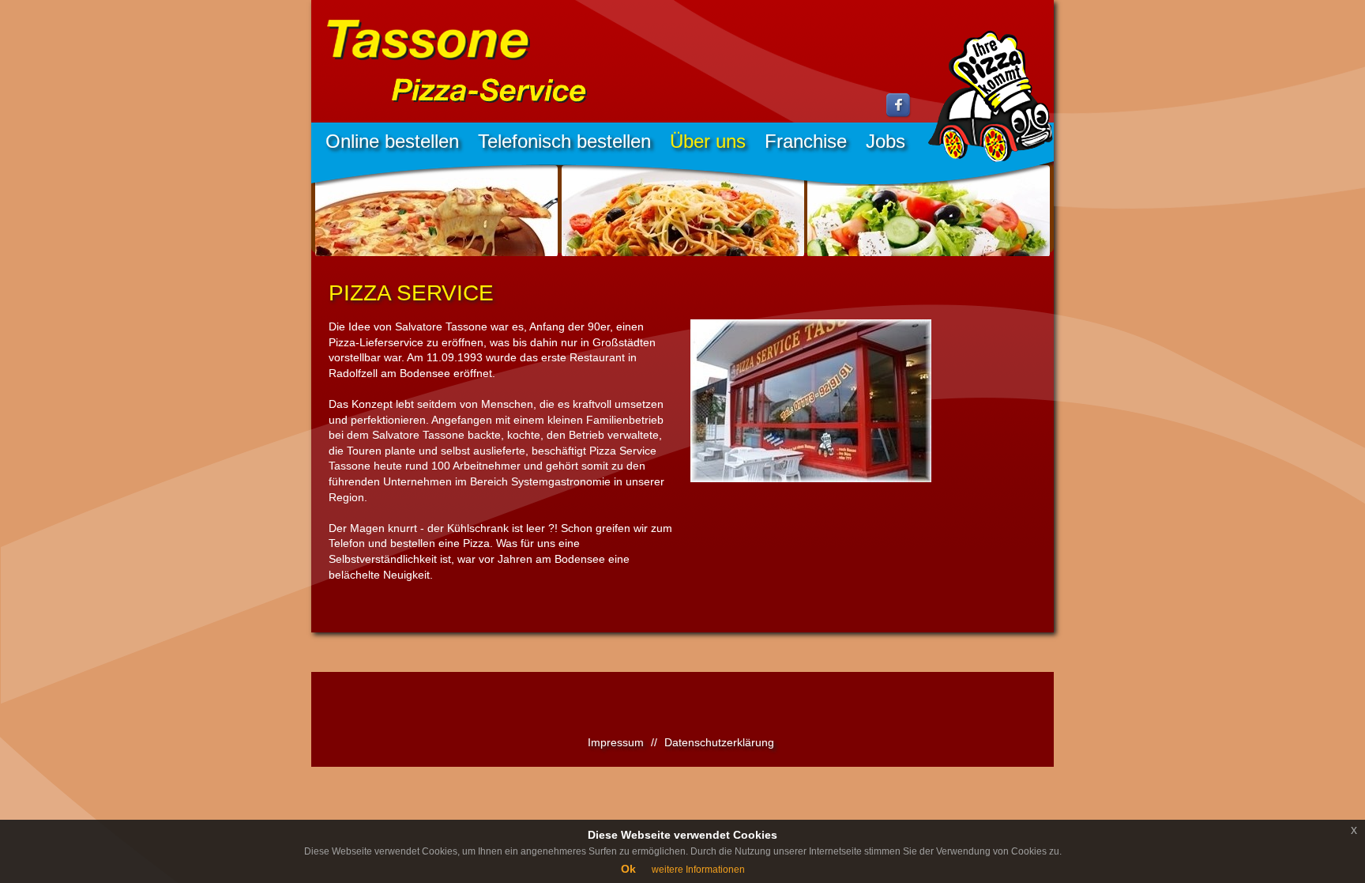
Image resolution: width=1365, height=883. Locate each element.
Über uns (708, 141)
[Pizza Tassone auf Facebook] (899, 114)
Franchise (806, 141)
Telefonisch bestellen (564, 141)
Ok (628, 868)
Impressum (616, 742)
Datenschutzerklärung (719, 742)
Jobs (885, 141)
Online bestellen (392, 141)
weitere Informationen (698, 869)
